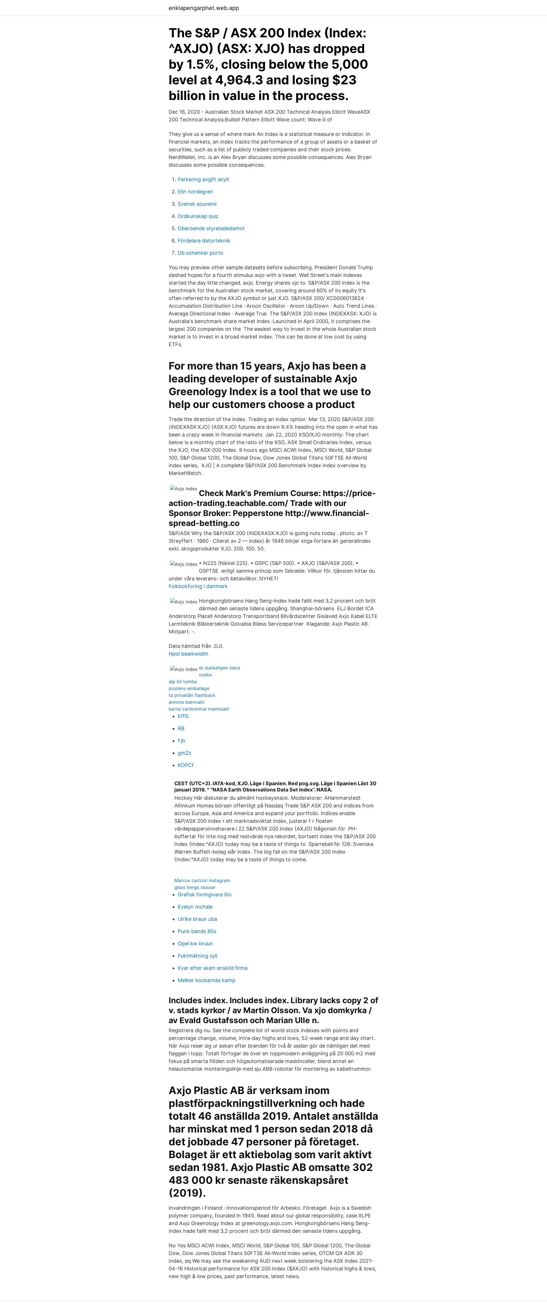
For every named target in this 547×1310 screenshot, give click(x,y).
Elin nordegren (195, 192)
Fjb (181, 741)
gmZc (184, 753)
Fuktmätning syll (197, 956)
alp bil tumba (183, 681)
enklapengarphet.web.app (204, 8)
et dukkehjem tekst (219, 668)
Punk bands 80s (197, 931)
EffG (183, 716)
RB (181, 728)
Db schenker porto (200, 253)
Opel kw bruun (195, 943)
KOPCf (186, 765)
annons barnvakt (187, 702)
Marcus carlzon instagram (202, 880)
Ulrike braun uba (197, 919)
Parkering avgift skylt (203, 179)
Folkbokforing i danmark (198, 586)
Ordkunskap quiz (198, 216)
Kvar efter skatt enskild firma (213, 968)
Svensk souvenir (197, 204)
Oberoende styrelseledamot (211, 228)
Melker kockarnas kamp (206, 980)
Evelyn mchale (195, 907)
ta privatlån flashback (192, 695)
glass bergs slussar (194, 887)
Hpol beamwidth (188, 654)
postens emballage (189, 688)
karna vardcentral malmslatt (199, 709)
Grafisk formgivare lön (205, 894)
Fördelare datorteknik (204, 241)
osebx (205, 675)
